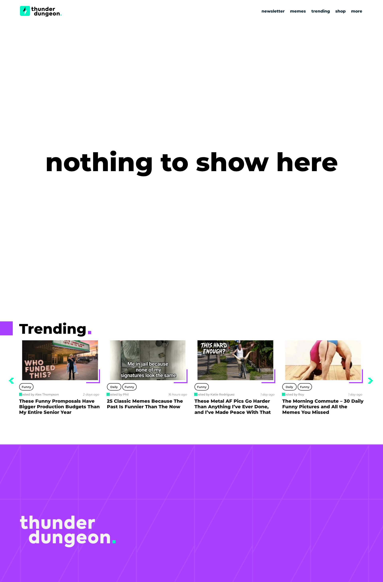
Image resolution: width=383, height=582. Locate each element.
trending (320, 11)
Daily (26, 387)
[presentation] (11, 381)
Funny (41, 387)
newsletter (273, 11)
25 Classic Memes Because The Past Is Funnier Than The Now (57, 403)
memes (298, 11)
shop (340, 11)
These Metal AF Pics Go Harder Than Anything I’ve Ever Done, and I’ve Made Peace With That (145, 406)
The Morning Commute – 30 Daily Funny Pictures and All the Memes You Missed (235, 406)
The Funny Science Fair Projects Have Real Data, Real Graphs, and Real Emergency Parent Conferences (322, 409)
